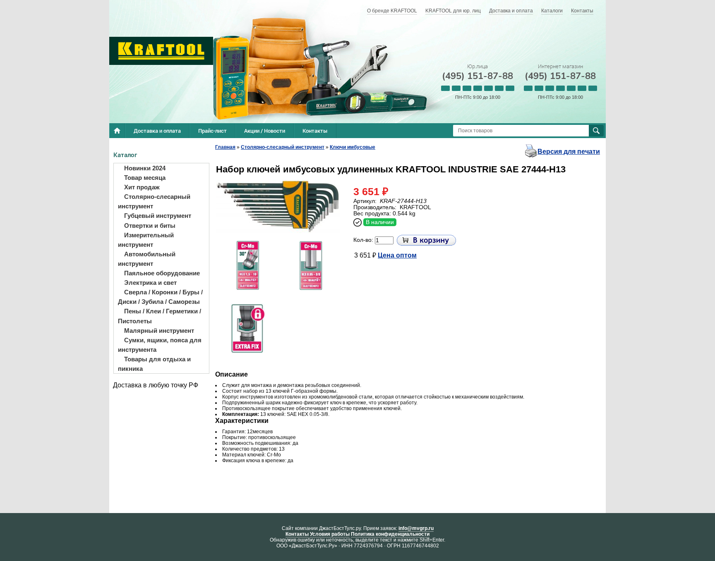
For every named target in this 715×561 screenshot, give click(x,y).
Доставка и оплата (511, 11)
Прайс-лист (212, 130)
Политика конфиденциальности (390, 534)
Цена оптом (397, 255)
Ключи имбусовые (352, 147)
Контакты (582, 11)
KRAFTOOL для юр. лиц (453, 11)
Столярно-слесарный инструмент (282, 147)
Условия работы (330, 534)
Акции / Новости (264, 130)
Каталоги (552, 11)
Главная (225, 147)
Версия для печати (568, 151)
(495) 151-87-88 (477, 76)
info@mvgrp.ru (416, 528)
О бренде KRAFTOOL (392, 11)
